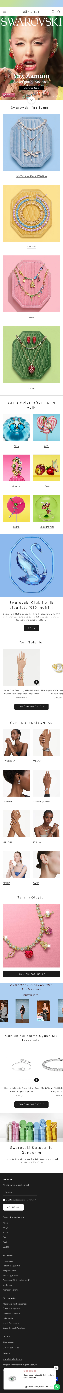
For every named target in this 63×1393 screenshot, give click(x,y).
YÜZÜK (46, 486)
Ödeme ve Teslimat (11, 1308)
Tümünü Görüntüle (31, 1104)
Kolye (5, 1227)
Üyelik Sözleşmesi (11, 1323)
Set (4, 1237)
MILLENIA (31, 246)
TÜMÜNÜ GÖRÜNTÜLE (31, 706)
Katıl (31, 628)
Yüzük (5, 1232)
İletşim (7, 1336)
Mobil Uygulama (10, 1275)
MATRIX (6, 883)
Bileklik (6, 1247)
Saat (5, 1242)
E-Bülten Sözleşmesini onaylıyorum (21, 1200)
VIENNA (37, 761)
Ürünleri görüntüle (31, 974)
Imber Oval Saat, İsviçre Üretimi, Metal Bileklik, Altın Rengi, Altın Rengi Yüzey (21, 692)
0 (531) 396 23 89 (11, 1347)
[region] (31, 58)
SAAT (46, 445)
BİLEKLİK (16, 486)
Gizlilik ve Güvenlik (11, 1313)
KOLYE (16, 527)
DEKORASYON (47, 527)
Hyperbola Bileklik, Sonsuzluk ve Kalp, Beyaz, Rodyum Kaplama (21, 1090)
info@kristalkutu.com (12, 1359)
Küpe (5, 1222)
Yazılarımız (7, 1285)
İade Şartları (8, 1318)
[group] (31, 58)
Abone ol (13, 1207)
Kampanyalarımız (10, 1289)
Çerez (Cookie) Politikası (14, 1328)
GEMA (31, 317)
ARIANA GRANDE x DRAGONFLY (31, 176)
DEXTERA (7, 801)
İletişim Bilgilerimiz (11, 1265)
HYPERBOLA (9, 761)
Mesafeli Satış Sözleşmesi (15, 1303)
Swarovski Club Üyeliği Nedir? (16, 1280)
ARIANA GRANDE (41, 801)
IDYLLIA (31, 388)
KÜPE (16, 445)
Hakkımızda (8, 1261)
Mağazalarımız (9, 1270)
